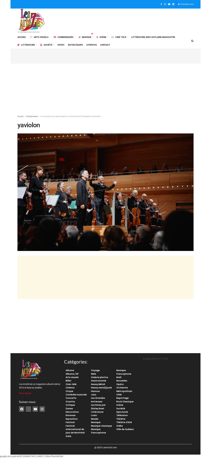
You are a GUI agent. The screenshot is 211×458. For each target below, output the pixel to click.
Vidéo (119, 425)
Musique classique (101, 425)
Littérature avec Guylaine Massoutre (153, 37)
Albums (70, 370)
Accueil (21, 37)
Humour (95, 391)
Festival (70, 422)
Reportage (122, 398)
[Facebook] (21, 409)
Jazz (93, 394)
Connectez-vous (187, 4)
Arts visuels (41, 37)
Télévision (122, 415)
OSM (119, 394)
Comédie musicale (76, 394)
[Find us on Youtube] (169, 4)
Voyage (95, 370)
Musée (94, 418)
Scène (102, 37)
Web (93, 373)
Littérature (28, 45)
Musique (86, 37)
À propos (91, 45)
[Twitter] (28, 409)
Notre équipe (75, 45)
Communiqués (65, 37)
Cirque (69, 391)
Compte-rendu (32, 116)
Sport (61, 45)
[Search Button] (192, 41)
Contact (105, 45)
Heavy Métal (98, 384)
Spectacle (122, 411)
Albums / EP (72, 373)
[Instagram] (42, 409)
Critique (70, 405)
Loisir (94, 415)
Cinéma (70, 387)
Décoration (72, 411)
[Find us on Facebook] (161, 4)
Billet (68, 380)
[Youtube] (35, 409)
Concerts (71, 398)
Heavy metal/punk (101, 387)
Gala (68, 436)
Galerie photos (99, 377)
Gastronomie (98, 380)
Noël (118, 377)
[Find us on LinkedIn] (173, 4)
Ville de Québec (125, 429)
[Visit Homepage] (31, 21)
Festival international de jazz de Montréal (75, 429)
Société (48, 45)
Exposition (72, 418)
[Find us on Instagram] (165, 4)
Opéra (120, 384)
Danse (69, 408)
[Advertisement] (137, 20)
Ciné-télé (120, 37)
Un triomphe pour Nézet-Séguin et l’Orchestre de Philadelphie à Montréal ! (70, 116)
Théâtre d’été (124, 422)
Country (70, 401)
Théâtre (120, 418)
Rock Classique (125, 401)
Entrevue (71, 415)
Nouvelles (121, 380)
